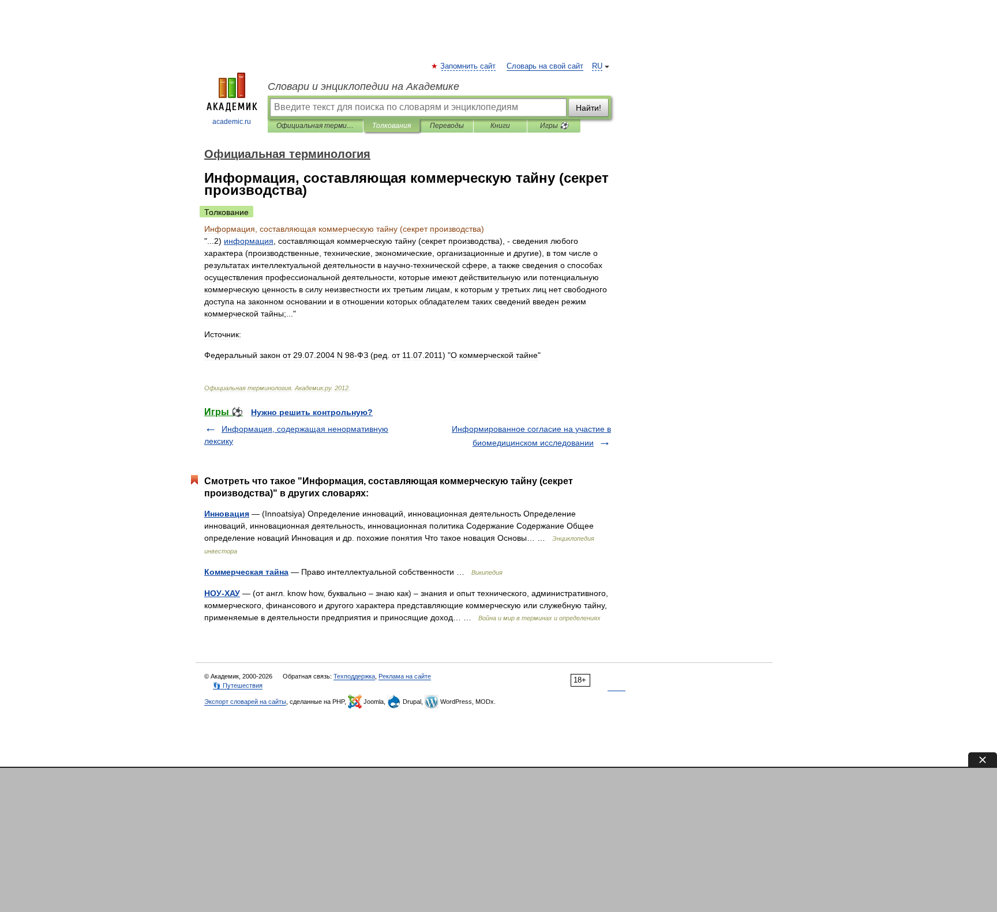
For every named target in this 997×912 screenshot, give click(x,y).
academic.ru (231, 122)
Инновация (226, 513)
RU (597, 66)
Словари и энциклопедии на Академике (363, 86)
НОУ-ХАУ (222, 593)
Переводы (447, 126)
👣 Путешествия (238, 685)
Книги (500, 126)
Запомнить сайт (468, 66)
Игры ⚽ (554, 126)
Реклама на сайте (404, 676)
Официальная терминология (315, 126)
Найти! (588, 107)
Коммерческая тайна (246, 571)
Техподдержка (354, 676)
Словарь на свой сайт (545, 66)
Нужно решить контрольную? (312, 412)
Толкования (391, 126)
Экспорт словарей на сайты (245, 701)
